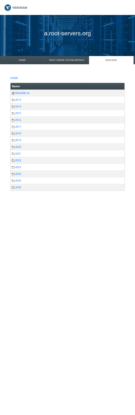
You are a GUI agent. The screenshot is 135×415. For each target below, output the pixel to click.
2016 (18, 120)
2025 (18, 180)
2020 (18, 147)
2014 (18, 106)
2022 (18, 160)
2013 (18, 100)
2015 (18, 113)
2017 (18, 126)
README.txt (22, 93)
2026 (18, 187)
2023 (18, 167)
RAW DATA (111, 60)
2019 (18, 140)
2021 (18, 153)
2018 (18, 133)
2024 (18, 174)
